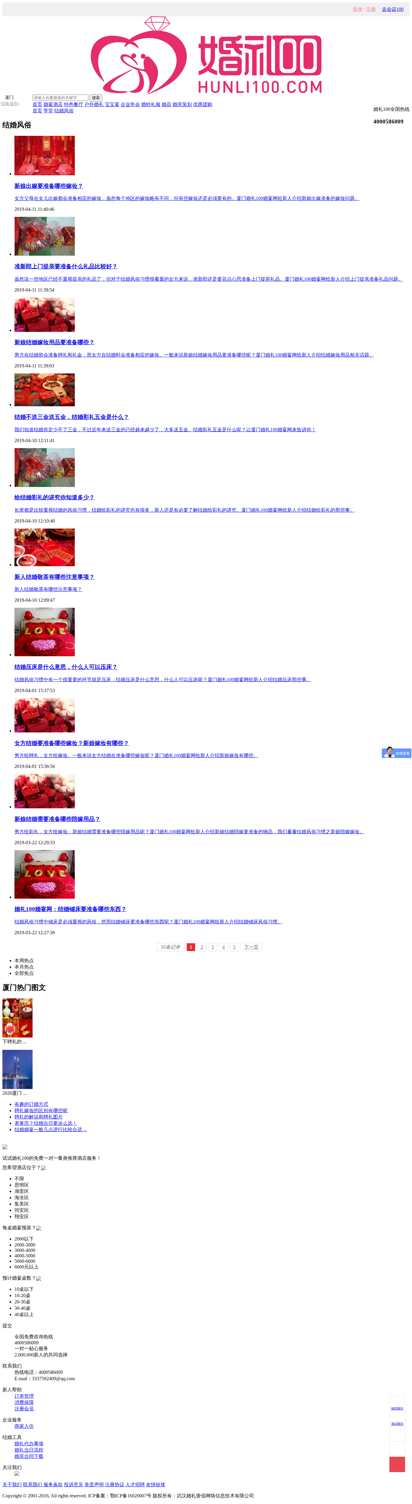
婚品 (166, 104)
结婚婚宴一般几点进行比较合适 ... (50, 1129)
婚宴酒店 (53, 104)
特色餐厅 (73, 104)
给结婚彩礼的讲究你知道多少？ (54, 497)
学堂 (48, 110)
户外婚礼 (94, 104)
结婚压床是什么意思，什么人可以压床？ (66, 667)
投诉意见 (73, 1484)
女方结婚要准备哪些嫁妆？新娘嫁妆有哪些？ (71, 743)
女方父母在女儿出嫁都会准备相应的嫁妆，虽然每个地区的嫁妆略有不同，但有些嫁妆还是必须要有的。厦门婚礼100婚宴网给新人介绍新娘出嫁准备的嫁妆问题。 (187, 198)
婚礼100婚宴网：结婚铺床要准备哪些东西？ (70, 909)
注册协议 (114, 1484)
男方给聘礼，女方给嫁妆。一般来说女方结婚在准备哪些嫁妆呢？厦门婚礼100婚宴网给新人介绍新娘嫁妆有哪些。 (136, 755)
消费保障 (24, 1402)
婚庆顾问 (397, 1408)
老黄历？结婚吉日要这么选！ (45, 1123)
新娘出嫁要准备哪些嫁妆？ (48, 186)
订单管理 (24, 1396)
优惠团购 (202, 104)
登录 (358, 9)
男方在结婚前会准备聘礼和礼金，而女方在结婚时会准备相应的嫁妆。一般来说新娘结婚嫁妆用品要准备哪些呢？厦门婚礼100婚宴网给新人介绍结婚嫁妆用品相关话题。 (194, 354)
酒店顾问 (397, 1423)
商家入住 (24, 1426)
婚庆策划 (182, 104)
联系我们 (32, 1484)
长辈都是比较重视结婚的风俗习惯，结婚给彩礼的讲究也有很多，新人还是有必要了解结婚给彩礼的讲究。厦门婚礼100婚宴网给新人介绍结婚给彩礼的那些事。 (184, 510)
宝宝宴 (112, 104)
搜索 (96, 97)
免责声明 (94, 1484)
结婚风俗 (64, 110)
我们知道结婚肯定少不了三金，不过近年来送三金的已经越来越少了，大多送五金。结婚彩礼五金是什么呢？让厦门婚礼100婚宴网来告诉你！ (165, 429)
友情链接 (155, 1484)
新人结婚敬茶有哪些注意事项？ (54, 577)
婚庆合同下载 (28, 1456)
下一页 (251, 947)
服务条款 (53, 1484)
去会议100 (393, 9)
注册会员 (24, 1408)
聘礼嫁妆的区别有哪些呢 (41, 1110)
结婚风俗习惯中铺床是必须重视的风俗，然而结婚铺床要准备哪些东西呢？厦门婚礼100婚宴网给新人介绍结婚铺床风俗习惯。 (148, 921)
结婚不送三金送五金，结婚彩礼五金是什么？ (71, 417)
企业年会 (130, 104)
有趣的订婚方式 (31, 1104)
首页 (37, 104)
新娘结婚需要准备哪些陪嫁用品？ (57, 819)
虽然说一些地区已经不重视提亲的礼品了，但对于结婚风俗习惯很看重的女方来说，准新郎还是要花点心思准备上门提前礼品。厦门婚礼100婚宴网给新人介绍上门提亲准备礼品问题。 (208, 279)
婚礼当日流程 (28, 1450)
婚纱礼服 (150, 104)
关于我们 (12, 1484)
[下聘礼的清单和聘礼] (17, 1035)
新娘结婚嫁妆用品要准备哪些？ (54, 342)
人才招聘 (135, 1484)
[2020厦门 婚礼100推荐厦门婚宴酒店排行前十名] (17, 1087)
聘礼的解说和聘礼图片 (38, 1116)
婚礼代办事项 (28, 1443)
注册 (371, 9)
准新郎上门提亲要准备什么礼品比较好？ (66, 266)
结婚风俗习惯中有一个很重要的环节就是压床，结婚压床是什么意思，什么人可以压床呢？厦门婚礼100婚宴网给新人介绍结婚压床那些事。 (162, 679)
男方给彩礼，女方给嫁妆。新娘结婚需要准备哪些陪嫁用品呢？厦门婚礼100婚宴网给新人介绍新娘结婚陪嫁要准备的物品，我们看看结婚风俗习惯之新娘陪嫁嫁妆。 (189, 831)
